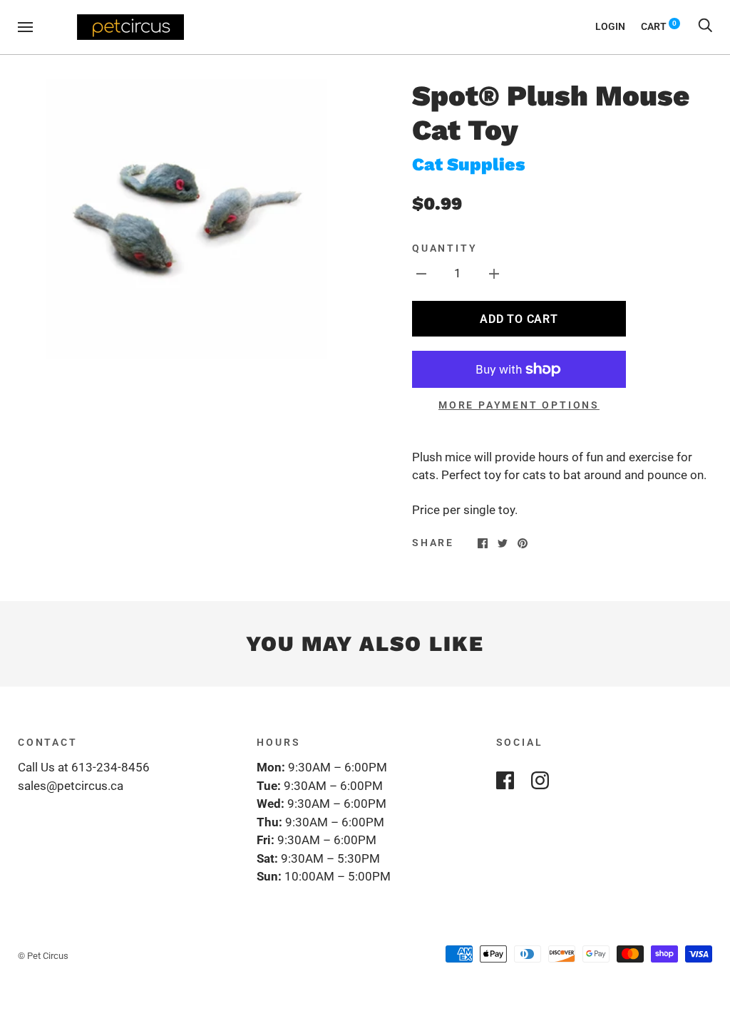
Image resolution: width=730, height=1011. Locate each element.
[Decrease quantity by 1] (421, 274)
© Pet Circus (43, 955)
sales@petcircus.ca (70, 786)
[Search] (705, 26)
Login (610, 26)
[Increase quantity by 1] (494, 274)
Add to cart (518, 319)
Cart (659, 26)
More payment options (519, 405)
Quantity (444, 248)
